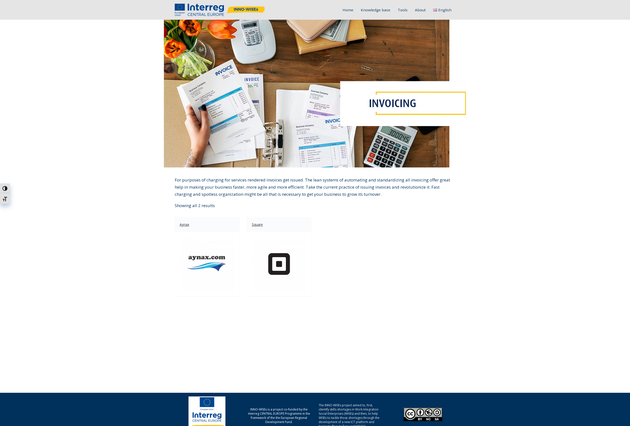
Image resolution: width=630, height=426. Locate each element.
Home (348, 9)
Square (257, 224)
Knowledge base (375, 9)
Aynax (184, 224)
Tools (403, 9)
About (420, 9)
